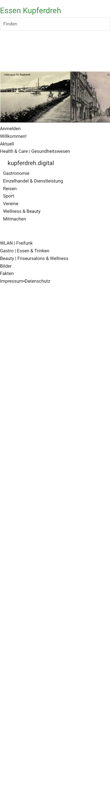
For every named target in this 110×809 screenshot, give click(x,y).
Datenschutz (37, 281)
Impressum (11, 281)
